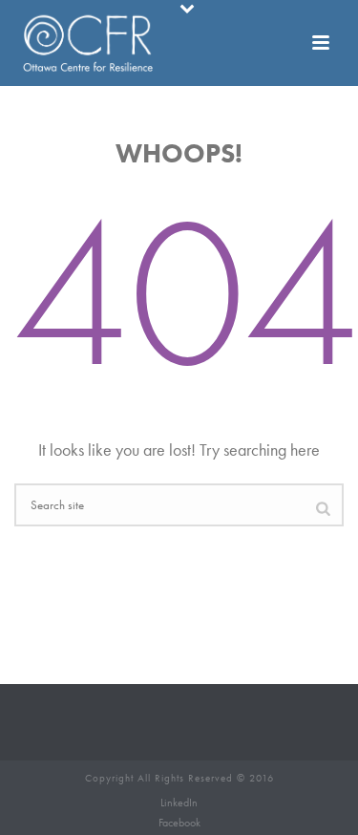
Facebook (179, 822)
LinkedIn (179, 802)
